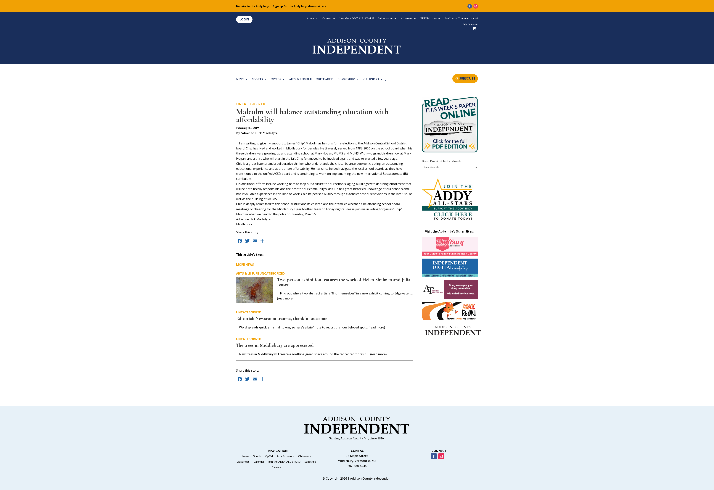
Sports (257, 456)
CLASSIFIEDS (346, 79)
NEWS (240, 79)
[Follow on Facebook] (469, 6)
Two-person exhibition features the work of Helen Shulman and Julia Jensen (343, 282)
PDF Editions (428, 18)
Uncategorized (250, 104)
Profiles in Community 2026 (461, 18)
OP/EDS (276, 79)
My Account (470, 24)
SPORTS (257, 79)
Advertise (407, 18)
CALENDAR (371, 79)
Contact (327, 18)
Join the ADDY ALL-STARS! (357, 18)
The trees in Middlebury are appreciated (275, 345)
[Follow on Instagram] (475, 6)
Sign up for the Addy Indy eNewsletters (299, 6)
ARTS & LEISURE (300, 79)
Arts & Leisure (247, 273)
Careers (276, 467)
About (310, 18)
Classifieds (243, 461)
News (245, 456)
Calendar (259, 461)
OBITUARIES (324, 79)
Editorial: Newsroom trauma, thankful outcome (281, 318)
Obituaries (304, 456)
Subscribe (310, 461)
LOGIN (244, 19)
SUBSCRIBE (467, 78)
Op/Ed (269, 456)
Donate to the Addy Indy (252, 6)
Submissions (385, 18)
